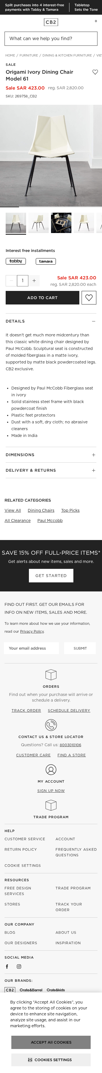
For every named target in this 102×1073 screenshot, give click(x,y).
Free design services (18, 891)
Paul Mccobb (50, 520)
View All (13, 510)
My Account (51, 781)
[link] (15, 22)
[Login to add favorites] (95, 75)
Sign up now (51, 791)
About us (66, 932)
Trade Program (51, 817)
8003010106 (70, 745)
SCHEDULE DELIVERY (69, 710)
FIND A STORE (72, 755)
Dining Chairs (41, 510)
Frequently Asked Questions (76, 852)
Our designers (21, 943)
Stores (12, 904)
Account (65, 839)
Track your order (69, 907)
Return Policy (21, 849)
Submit (80, 648)
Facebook (7, 966)
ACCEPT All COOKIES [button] (51, 1042)
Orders (51, 686)
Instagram (19, 966)
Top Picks (70, 510)
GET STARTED (51, 575)
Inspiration (68, 943)
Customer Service (25, 839)
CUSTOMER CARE (33, 755)
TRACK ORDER (26, 710)
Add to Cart (42, 297)
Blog (10, 932)
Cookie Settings (23, 865)
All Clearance (18, 520)
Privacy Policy (32, 631)
